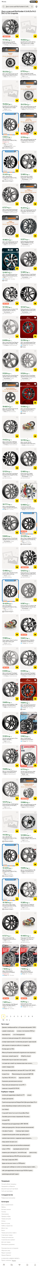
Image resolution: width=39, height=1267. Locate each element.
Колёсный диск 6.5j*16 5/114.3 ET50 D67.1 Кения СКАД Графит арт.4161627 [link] (10, 42)
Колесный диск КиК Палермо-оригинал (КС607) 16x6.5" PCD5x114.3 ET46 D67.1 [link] (28, 1004)
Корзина (27, 1265)
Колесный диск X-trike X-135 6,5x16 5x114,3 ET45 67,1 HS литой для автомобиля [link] (28, 606)
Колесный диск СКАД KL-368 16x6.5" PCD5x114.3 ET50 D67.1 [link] (28, 641)
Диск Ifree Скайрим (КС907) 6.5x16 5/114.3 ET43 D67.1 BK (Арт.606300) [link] (28, 539)
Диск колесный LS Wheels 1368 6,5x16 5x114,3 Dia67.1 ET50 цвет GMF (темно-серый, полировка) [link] (10, 442)
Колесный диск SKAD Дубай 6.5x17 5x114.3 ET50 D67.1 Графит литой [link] (10, 804)
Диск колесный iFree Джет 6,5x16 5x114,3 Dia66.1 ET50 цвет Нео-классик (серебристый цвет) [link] (10, 673)
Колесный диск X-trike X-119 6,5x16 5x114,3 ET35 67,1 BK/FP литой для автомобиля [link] (10, 310)
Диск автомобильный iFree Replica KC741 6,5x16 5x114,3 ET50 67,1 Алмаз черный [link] (10, 275)
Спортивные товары (7, 1235)
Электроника (5, 1214)
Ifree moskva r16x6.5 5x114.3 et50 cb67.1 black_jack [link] (10, 641)
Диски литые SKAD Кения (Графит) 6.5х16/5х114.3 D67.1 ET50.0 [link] (10, 772)
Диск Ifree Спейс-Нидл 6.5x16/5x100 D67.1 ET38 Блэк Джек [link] (9, 905)
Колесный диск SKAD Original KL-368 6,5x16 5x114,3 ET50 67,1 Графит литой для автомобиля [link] (27, 474)
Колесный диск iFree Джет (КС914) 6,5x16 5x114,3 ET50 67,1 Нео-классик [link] (28, 376)
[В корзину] (17, 36)
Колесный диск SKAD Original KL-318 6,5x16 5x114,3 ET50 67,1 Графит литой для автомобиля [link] (27, 177)
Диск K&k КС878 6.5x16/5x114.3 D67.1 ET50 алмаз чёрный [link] (9, 837)
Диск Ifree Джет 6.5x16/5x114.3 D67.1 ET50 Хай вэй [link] (9, 139)
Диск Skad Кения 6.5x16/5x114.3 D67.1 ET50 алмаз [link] (9, 177)
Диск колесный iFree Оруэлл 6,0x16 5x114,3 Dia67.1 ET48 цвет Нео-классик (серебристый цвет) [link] (10, 343)
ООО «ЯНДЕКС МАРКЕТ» (13, 1258)
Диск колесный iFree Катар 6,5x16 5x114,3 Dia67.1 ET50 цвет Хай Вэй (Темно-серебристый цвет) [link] (10, 210)
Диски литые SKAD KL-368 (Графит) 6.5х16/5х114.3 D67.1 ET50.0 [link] (10, 705)
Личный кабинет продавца (8, 1184)
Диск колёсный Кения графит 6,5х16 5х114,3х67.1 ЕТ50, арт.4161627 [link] (10, 507)
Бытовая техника (6, 1209)
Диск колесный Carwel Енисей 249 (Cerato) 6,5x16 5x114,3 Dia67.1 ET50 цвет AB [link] (28, 74)
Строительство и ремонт (8, 1239)
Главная (4, 1265)
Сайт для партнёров (7, 1191)
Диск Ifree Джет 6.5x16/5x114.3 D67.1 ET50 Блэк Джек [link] (9, 870)
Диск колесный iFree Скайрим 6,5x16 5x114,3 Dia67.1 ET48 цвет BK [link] (9, 938)
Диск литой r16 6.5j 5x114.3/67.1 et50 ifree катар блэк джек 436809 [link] (28, 443)
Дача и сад (4, 1228)
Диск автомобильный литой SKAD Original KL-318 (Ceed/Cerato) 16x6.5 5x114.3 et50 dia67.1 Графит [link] (10, 409)
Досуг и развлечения (7, 1204)
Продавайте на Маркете (8, 1186)
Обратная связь (5, 1250)
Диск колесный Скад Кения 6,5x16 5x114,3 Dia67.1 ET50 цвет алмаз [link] (10, 474)
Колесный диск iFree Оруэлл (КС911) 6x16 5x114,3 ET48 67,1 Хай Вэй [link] (10, 376)
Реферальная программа (8, 1198)
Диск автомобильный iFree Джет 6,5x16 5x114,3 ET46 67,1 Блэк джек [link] (28, 705)
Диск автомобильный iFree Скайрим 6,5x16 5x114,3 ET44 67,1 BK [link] (28, 409)
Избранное (19, 1265)
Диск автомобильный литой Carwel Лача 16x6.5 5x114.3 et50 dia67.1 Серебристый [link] (28, 107)
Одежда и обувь (5, 1216)
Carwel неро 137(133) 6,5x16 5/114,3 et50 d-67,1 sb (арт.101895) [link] (10, 573)
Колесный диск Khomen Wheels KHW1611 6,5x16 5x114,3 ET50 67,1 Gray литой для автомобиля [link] (28, 242)
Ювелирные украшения (8, 1244)
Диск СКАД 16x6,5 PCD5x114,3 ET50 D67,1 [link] (27, 739)
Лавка (12, 1265)
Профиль (35, 1265)
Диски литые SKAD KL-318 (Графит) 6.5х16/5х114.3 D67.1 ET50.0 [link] (28, 870)
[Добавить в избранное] (17, 18)
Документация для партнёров (9, 1188)
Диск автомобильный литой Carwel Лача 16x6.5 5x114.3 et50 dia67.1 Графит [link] (10, 74)
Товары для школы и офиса (8, 1232)
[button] (36, 6)
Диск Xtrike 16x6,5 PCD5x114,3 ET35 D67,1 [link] (9, 971)
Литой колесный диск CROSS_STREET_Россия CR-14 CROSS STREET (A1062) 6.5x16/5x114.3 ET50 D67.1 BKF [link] (28, 838)
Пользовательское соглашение (9, 1248)
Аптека (3, 1221)
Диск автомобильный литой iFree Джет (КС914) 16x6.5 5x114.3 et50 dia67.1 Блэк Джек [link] (10, 242)
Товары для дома (6, 1218)
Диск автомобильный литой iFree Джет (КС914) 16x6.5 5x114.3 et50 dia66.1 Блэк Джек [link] (28, 210)
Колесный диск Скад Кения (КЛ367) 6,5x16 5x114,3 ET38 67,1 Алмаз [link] (28, 573)
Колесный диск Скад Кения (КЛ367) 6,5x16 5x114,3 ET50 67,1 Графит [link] (28, 275)
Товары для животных (7, 1237)
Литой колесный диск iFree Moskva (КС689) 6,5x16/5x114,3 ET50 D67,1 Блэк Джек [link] (10, 739)
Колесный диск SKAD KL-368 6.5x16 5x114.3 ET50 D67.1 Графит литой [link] (27, 905)
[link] (19, 1027)
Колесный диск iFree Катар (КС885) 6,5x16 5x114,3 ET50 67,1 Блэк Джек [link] (28, 310)
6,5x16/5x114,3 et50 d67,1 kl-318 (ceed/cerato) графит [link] (28, 42)
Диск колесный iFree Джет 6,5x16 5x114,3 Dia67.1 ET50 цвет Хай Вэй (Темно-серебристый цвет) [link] (28, 673)
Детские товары (5, 1242)
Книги (3, 1230)
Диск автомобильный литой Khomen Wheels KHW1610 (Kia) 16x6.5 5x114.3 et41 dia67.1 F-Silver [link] (28, 805)
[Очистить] (32, 6)
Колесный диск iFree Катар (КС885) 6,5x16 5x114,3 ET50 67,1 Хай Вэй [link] (10, 539)
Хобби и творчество (7, 1225)
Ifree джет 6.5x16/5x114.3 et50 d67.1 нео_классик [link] (27, 938)
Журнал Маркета (6, 1255)
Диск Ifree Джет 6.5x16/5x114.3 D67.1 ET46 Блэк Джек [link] (9, 606)
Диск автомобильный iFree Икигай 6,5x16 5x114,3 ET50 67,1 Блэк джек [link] (28, 343)
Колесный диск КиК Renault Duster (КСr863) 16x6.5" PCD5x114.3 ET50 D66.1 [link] (10, 1005)
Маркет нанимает (6, 1253)
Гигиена (3, 1211)
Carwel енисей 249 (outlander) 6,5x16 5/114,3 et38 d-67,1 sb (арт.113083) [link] (28, 507)
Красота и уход (5, 1223)
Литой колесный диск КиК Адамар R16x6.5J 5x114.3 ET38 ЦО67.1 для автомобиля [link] (28, 772)
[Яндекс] (14, 1261)
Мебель (3, 1207)
